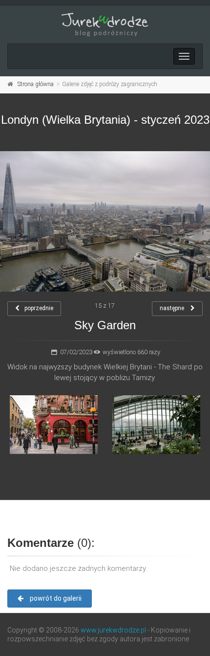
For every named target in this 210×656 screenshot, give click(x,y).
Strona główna (36, 84)
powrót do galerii (55, 598)
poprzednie (38, 308)
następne (173, 308)
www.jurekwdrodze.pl (113, 630)
